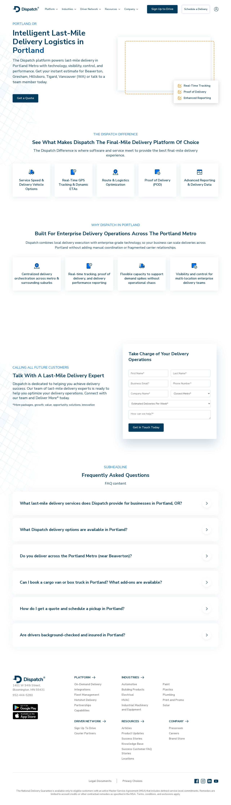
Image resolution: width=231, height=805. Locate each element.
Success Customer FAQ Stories (137, 751)
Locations (128, 758)
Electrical (128, 695)
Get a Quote (25, 98)
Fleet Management (86, 695)
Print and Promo (173, 700)
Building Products (133, 689)
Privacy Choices (132, 781)
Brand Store (177, 738)
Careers (174, 733)
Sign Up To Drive (85, 728)
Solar (166, 705)
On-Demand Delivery (87, 684)
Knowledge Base (132, 744)
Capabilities (82, 710)
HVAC (125, 700)
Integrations (82, 689)
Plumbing (169, 695)
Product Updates (133, 733)
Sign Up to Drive (162, 9)
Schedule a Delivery (195, 9)
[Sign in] (216, 9)
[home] (26, 9)
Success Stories (132, 738)
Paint (166, 684)
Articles (127, 728)
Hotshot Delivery (85, 700)
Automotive (129, 684)
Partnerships (82, 705)
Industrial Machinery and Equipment (135, 707)
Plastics (168, 689)
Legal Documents (100, 781)
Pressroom (176, 728)
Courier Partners (85, 733)
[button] (49, 9)
